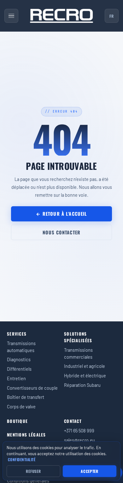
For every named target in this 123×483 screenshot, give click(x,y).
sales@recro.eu (79, 440)
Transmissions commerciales (78, 353)
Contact (73, 421)
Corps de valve (21, 406)
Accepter (89, 471)
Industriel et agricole (84, 366)
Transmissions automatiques (21, 346)
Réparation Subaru (82, 385)
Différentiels (19, 369)
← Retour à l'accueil (61, 213)
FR (111, 16)
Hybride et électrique (85, 375)
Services (16, 334)
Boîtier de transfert (25, 397)
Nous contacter (61, 232)
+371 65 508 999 (79, 430)
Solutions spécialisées (78, 337)
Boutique (17, 421)
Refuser (33, 471)
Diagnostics (19, 359)
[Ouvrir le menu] (11, 16)
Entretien (16, 378)
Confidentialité (21, 459)
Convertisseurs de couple (32, 388)
